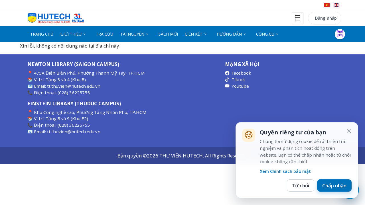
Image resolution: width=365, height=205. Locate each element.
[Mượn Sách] (340, 34)
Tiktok (238, 79)
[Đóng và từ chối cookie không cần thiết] (349, 131)
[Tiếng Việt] (326, 5)
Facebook (241, 73)
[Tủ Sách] (297, 18)
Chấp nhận (334, 185)
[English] (336, 5)
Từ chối (300, 185)
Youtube (240, 86)
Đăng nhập (326, 18)
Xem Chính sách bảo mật (285, 171)
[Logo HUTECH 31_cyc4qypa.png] (55, 18)
